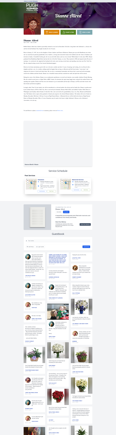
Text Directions (42, 191)
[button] (31, 182)
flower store (60, 110)
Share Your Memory (85, 224)
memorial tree (39, 110)
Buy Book (66, 212)
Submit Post (86, 246)
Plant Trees (51, 191)
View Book (59, 212)
